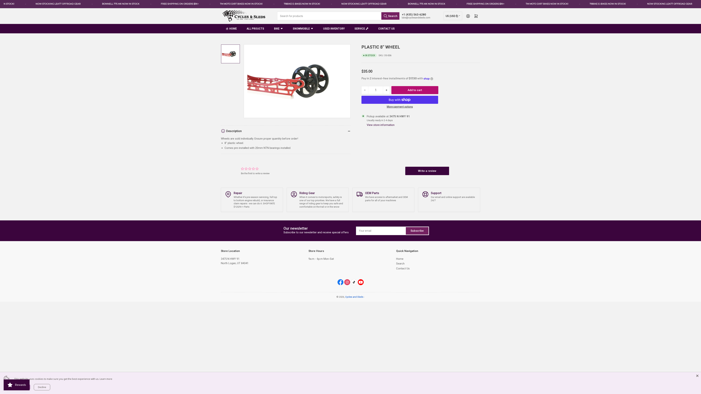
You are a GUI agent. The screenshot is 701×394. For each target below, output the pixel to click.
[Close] (697, 376)
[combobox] (338, 16)
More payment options (400, 106)
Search (400, 263)
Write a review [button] (427, 171)
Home (399, 258)
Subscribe (417, 230)
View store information (380, 125)
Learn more (106, 379)
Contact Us (403, 268)
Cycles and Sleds (354, 297)
